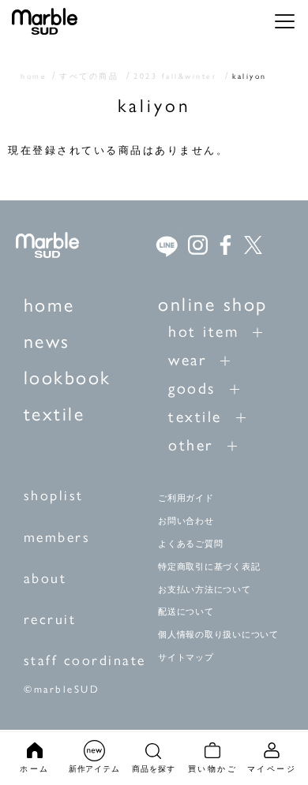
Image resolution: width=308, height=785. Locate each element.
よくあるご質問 (190, 543)
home (49, 303)
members (57, 536)
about (45, 577)
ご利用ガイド (186, 498)
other (190, 443)
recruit (50, 618)
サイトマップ (186, 657)
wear (187, 358)
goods (192, 387)
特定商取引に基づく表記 (209, 566)
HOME (34, 75)
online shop (213, 303)
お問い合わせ (186, 520)
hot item (203, 330)
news (47, 340)
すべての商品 (88, 75)
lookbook (67, 376)
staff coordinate (85, 659)
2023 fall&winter (175, 75)
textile (54, 412)
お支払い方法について (204, 589)
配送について (186, 611)
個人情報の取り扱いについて (218, 634)
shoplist (54, 494)
